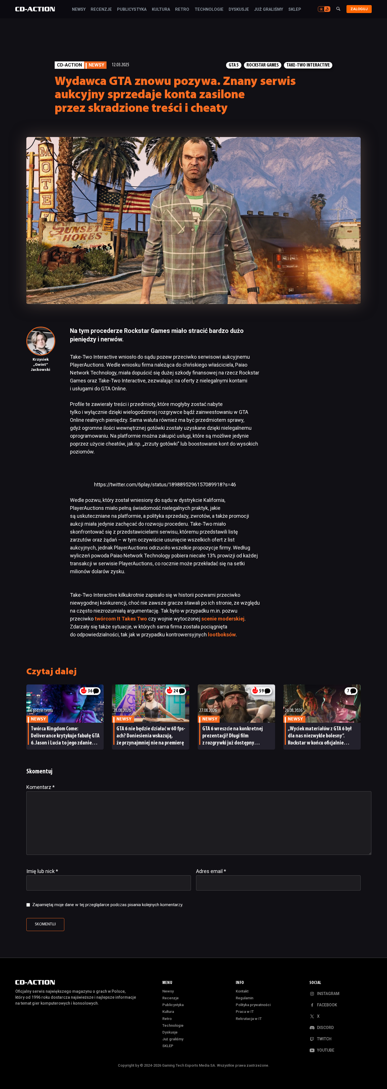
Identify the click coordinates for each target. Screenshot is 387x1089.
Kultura (161, 9)
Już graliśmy (268, 9)
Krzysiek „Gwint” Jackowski (40, 365)
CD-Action (69, 65)
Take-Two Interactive (308, 65)
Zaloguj (359, 9)
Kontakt (242, 991)
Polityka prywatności (253, 1005)
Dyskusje (239, 9)
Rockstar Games (262, 65)
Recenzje (101, 9)
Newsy (79, 9)
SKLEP (294, 9)
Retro (182, 9)
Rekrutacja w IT (249, 1019)
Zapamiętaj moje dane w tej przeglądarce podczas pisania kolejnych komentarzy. (107, 904)
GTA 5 (234, 65)
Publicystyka (131, 9)
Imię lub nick (42, 871)
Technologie (209, 9)
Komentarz (40, 787)
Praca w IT (245, 1011)
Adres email (211, 871)
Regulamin (244, 998)
